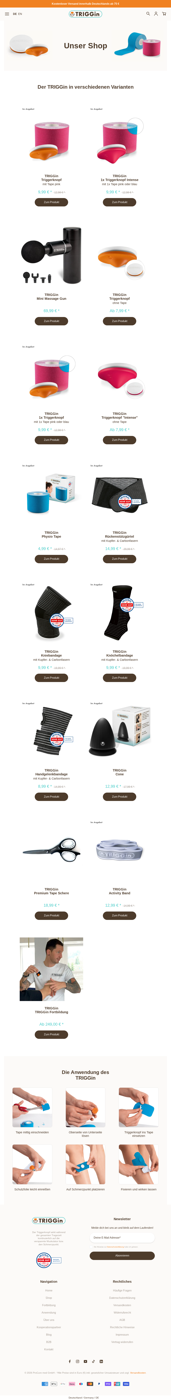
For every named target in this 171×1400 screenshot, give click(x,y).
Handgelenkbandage (51, 774)
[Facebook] (69, 1361)
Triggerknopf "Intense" (120, 417)
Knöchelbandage (119, 655)
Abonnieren (122, 1255)
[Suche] (148, 14)
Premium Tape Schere (51, 893)
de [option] (15, 14)
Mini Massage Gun (51, 298)
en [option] (20, 14)
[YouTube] (85, 1361)
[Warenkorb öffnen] (164, 14)
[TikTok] (93, 1361)
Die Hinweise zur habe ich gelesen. (116, 1247)
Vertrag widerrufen (122, 1342)
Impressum (122, 1334)
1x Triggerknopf (51, 417)
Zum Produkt (51, 202)
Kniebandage (51, 655)
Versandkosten (122, 1305)
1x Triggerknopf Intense (119, 180)
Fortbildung (49, 1305)
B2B (48, 1342)
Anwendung (49, 1312)
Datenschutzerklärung (122, 1297)
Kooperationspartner (49, 1327)
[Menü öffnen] (7, 14)
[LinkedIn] (101, 1361)
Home (48, 1290)
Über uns (48, 1320)
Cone (120, 774)
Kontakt (48, 1349)
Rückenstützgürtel (119, 536)
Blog (49, 1334)
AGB (122, 1320)
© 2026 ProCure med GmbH (40, 1372)
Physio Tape (51, 536)
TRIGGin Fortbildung (51, 1012)
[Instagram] (77, 1361)
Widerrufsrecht (122, 1312)
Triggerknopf (51, 180)
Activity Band (119, 893)
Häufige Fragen (122, 1290)
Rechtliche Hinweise (122, 1327)
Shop (49, 1297)
